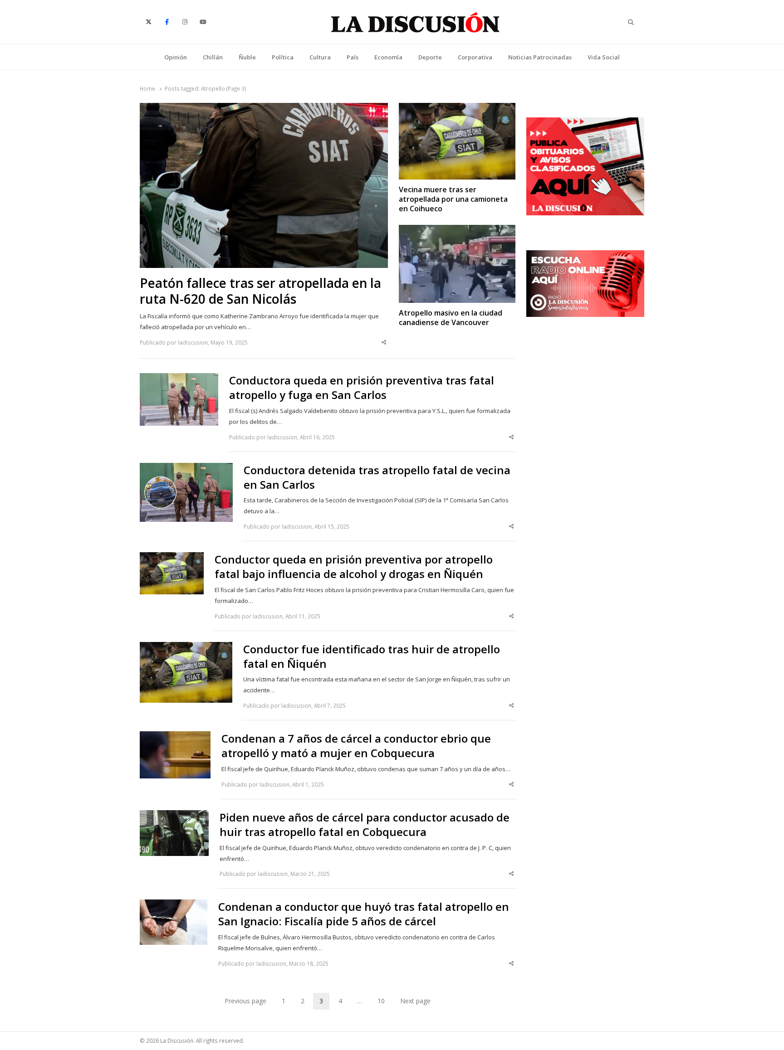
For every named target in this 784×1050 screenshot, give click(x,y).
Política (283, 57)
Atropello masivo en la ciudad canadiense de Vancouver (450, 317)
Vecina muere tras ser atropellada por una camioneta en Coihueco (453, 199)
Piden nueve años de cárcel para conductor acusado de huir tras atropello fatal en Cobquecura (365, 824)
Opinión (175, 57)
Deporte (430, 57)
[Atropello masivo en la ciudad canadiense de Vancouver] (457, 230)
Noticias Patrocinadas (540, 57)
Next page (415, 1001)
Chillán (213, 57)
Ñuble (247, 57)
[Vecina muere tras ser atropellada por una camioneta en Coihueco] (457, 108)
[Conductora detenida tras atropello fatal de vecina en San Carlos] (186, 468)
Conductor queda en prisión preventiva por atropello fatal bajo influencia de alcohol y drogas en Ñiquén (354, 566)
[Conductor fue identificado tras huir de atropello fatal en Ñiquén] (186, 647)
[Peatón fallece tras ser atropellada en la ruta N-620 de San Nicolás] (264, 108)
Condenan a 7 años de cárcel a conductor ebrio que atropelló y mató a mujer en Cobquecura (356, 745)
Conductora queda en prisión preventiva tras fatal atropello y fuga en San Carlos (361, 387)
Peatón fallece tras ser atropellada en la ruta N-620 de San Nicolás (260, 291)
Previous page (245, 1001)
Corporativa (475, 57)
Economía (388, 57)
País (352, 57)
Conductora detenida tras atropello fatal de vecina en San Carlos (377, 477)
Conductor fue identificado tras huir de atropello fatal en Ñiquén (371, 656)
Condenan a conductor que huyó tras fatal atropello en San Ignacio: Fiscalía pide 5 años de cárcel (363, 913)
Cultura (320, 57)
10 (384, 1002)
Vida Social (604, 57)
